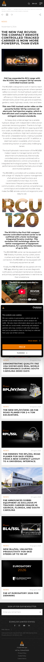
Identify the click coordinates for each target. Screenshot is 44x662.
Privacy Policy (22, 653)
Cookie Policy (22, 656)
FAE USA (3, 9)
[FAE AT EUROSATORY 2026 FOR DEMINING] (22, 579)
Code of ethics (22, 658)
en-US (34, 3)
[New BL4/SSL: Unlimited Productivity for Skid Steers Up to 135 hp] (22, 537)
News (9, 9)
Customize (21, 353)
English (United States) (23, 622)
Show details (32, 341)
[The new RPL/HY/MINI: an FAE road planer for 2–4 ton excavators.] (22, 398)
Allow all (22, 347)
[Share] (40, 14)
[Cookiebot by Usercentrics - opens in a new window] (33, 307)
